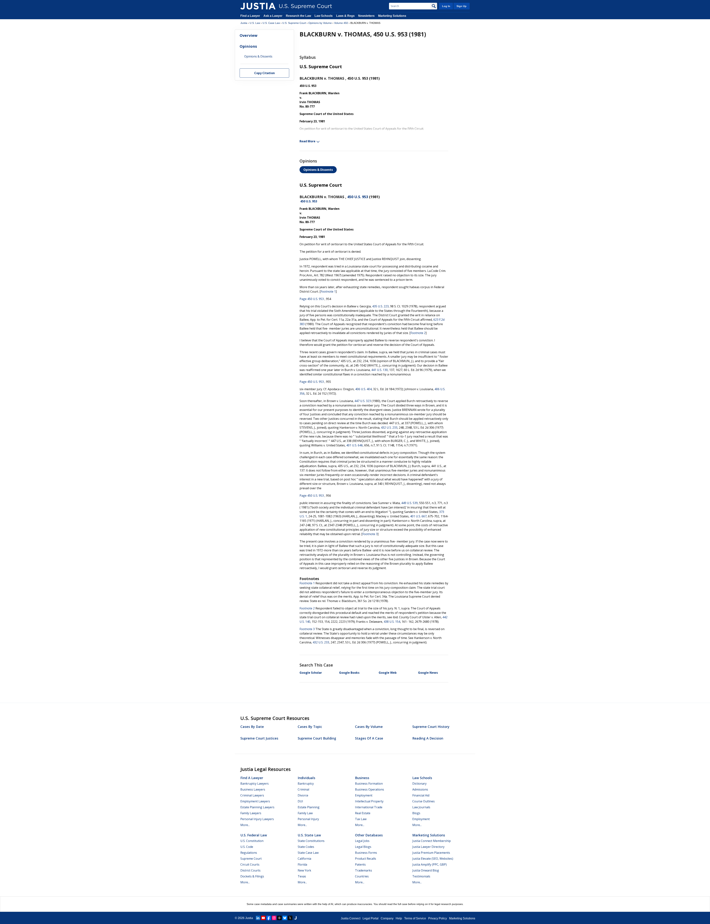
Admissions (420, 789)
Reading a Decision (427, 738)
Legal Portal (370, 918)
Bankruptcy (306, 783)
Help (399, 918)
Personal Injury (308, 819)
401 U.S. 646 (354, 445)
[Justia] (257, 6)
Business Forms (366, 853)
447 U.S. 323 (362, 401)
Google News (428, 673)
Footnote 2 (418, 333)
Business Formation (369, 783)
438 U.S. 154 (392, 622)
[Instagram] (274, 918)
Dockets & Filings (252, 876)
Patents (360, 864)
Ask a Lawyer (273, 15)
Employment (363, 795)
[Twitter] (290, 918)
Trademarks (363, 870)
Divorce (303, 795)
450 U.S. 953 (357, 196)
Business (362, 778)
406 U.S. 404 (363, 389)
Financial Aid (420, 795)
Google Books (349, 673)
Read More (307, 141)
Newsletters (366, 15)
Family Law (305, 813)
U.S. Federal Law (253, 835)
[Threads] (279, 918)
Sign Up (461, 6)
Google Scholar (311, 673)
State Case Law (308, 853)
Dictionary (419, 783)
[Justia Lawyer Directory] (295, 918)
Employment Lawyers (255, 801)
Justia (243, 22)
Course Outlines (423, 801)
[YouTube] (263, 918)
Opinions (248, 46)
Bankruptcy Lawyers (254, 783)
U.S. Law (255, 22)
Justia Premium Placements (431, 853)
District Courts (250, 870)
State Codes (306, 847)
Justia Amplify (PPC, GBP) (429, 864)
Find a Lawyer (250, 15)
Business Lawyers (252, 789)
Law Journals (421, 807)
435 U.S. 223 (380, 306)
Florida (302, 864)
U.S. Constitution (251, 841)
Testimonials (421, 876)
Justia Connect (350, 918)
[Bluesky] (285, 918)
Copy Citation (264, 73)
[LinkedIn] (258, 918)
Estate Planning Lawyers (257, 807)
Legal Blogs (363, 847)
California (304, 859)
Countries (362, 876)
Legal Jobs (362, 841)
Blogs (416, 813)
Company (387, 918)
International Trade (368, 807)
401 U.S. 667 (418, 516)
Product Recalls (365, 859)
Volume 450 (341, 22)
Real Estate (362, 813)
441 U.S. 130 (379, 370)
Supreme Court (251, 859)
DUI (300, 801)
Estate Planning (309, 807)
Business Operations (369, 789)
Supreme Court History (430, 726)
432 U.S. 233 (389, 427)
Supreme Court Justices (259, 738)
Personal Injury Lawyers (257, 819)
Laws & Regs (345, 15)
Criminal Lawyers (252, 795)
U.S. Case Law (271, 22)
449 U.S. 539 (409, 503)
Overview (248, 35)
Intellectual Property (369, 801)
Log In (446, 6)
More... (245, 825)
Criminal (303, 789)
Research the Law (298, 15)
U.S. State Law (309, 835)
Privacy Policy (437, 918)
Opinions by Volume (320, 22)
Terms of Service (415, 918)
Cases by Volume (369, 726)
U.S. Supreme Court (294, 22)
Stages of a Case (369, 738)
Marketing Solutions (392, 15)
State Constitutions (311, 841)
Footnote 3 (370, 534)
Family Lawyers (250, 813)
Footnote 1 (328, 291)
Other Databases (369, 835)
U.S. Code (246, 847)
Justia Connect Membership (431, 841)
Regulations (248, 853)
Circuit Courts (249, 864)
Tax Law (360, 819)
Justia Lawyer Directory (428, 847)
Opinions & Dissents (318, 170)
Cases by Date (252, 726)
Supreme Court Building (317, 738)
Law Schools (324, 15)
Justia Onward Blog (425, 870)
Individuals (306, 778)
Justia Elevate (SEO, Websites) (432, 859)
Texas (302, 876)
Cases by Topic (310, 726)
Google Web (388, 673)
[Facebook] (268, 918)
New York (304, 870)
